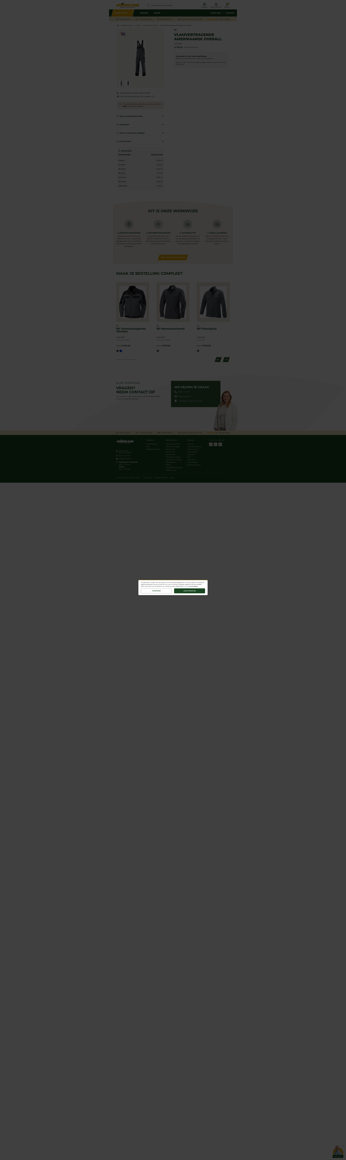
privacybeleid (193, 586)
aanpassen (156, 591)
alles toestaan (189, 591)
